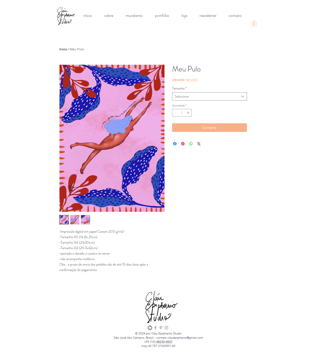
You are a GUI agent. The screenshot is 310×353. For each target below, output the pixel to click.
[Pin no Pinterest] (182, 143)
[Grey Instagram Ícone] (166, 327)
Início (63, 49)
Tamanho (179, 88)
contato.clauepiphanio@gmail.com (179, 338)
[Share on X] (198, 143)
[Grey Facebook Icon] (155, 327)
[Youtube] (150, 327)
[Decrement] (175, 112)
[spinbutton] (182, 112)
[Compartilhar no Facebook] (174, 143)
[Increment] (188, 112)
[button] (254, 23)
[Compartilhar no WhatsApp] (190, 143)
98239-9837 (164, 341)
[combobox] (209, 96)
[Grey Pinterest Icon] (161, 327)
